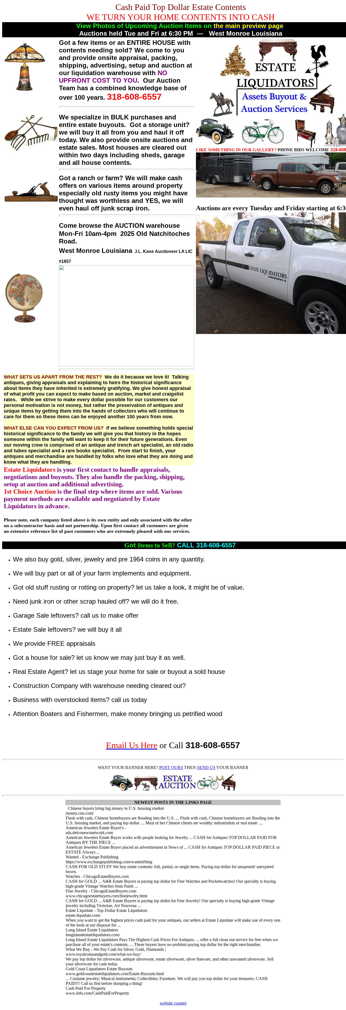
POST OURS (171, 767)
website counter (173, 1003)
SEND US (206, 767)
